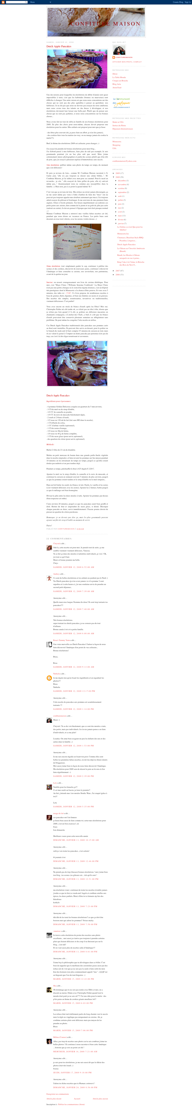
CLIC (69, 293)
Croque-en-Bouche (120, 80)
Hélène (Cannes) (60, 1037)
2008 (118, 177)
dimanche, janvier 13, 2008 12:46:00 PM (76, 861)
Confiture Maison (106, 23)
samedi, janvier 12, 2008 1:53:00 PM (73, 745)
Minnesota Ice (123, 233)
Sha (54, 985)
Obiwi (114, 73)
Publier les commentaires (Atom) (71, 1104)
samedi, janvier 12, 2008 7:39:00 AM (73, 591)
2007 (118, 270)
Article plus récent (53, 1098)
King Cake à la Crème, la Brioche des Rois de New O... (130, 263)
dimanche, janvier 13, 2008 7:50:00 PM (75, 924)
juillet (120, 200)
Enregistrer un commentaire (57, 1094)
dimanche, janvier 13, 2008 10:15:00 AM (76, 840)
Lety (55, 782)
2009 (118, 173)
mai (120, 207)
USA (114, 148)
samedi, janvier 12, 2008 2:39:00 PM (73, 776)
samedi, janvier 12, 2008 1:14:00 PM (73, 709)
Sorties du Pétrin (119, 125)
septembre (122, 192)
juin (120, 204)
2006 (118, 274)
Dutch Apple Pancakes (126, 244)
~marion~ (57, 931)
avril (120, 211)
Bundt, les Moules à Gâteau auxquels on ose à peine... (128, 256)
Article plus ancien (100, 1098)
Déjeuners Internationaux (122, 128)
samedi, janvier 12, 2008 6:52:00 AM (73, 567)
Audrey (56, 573)
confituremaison (59, 715)
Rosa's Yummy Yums (61, 640)
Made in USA (117, 122)
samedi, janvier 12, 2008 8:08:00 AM (73, 633)
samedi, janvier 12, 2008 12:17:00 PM (74, 691)
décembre (122, 180)
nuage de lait (58, 813)
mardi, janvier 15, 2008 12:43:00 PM (73, 979)
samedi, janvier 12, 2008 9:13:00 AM (73, 666)
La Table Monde (119, 77)
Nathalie (56, 673)
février (121, 219)
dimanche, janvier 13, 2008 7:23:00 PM (75, 906)
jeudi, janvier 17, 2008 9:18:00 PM (72, 1072)
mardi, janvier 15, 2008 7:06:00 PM (73, 1030)
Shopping (116, 145)
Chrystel (56, 543)
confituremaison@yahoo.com (124, 161)
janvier (121, 223)
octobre (121, 188)
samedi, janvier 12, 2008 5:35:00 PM (73, 806)
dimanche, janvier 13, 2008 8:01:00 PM (75, 951)
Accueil (77, 1098)
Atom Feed (116, 87)
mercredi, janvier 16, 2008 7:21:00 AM (75, 1051)
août (120, 196)
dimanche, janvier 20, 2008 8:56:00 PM (75, 1087)
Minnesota (116, 141)
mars (120, 215)
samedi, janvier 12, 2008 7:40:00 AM (73, 609)
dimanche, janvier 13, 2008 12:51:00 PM (76, 879)
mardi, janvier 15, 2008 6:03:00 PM (73, 1003)
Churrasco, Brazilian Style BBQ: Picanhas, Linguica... (130, 239)
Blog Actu (116, 84)
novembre (122, 184)
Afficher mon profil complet (127, 62)
